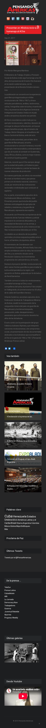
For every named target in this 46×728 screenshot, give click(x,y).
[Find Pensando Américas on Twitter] (18, 19)
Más (6, 529)
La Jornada (9, 599)
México (7, 526)
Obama (20, 523)
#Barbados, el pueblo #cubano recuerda (19, 385)
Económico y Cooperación (14, 454)
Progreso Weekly (11, 618)
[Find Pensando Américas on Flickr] (28, 19)
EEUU (15, 520)
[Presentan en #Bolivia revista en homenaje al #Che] (23, 53)
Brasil (13, 523)
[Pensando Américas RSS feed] (8, 19)
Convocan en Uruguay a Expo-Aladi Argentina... (21, 460)
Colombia (35, 523)
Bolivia (13, 526)
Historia (7, 378)
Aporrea (7, 615)
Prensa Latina (10, 590)
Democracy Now (11, 602)
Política (7, 480)
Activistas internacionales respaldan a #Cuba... (22, 487)
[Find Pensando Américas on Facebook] (13, 19)
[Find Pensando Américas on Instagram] (32, 19)
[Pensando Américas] (23, 8)
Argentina (27, 523)
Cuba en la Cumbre (12, 411)
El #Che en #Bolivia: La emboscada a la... (22, 442)
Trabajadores (9, 606)
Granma (7, 609)
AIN (5, 596)
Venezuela (19, 516)
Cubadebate (9, 593)
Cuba (8, 516)
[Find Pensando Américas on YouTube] (23, 19)
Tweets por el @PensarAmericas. (17, 558)
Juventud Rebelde (11, 612)
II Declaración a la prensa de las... (20, 417)
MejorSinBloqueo (23, 526)
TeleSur (7, 587)
